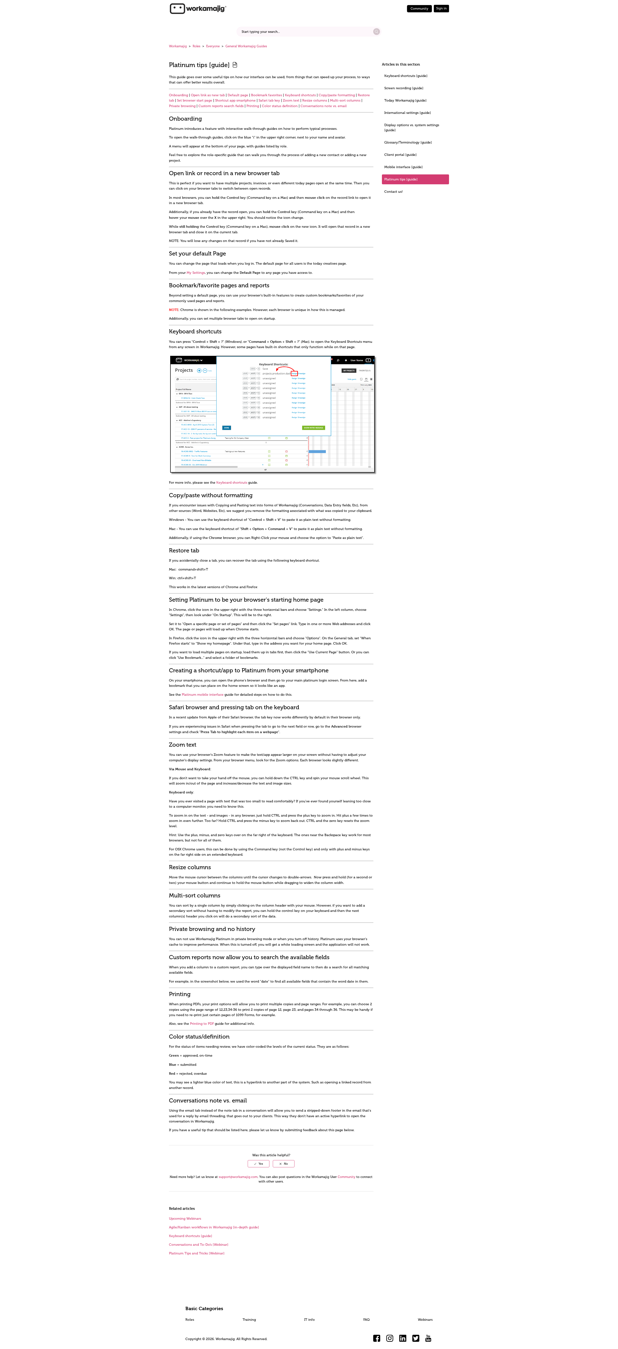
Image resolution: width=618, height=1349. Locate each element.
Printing (252, 106)
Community (419, 8)
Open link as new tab (208, 95)
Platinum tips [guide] (401, 179)
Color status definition (280, 106)
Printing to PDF (202, 1024)
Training (249, 1320)
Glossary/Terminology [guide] (408, 142)
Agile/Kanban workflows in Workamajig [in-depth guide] (214, 1227)
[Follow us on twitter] (416, 1338)
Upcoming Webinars (185, 1219)
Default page (238, 95)
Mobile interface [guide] (403, 167)
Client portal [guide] (400, 155)
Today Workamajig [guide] (405, 100)
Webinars (425, 1320)
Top (315, 1338)
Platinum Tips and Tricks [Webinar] (197, 1253)
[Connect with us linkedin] (403, 1338)
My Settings (196, 273)
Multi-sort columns (345, 100)
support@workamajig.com (238, 1177)
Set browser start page (194, 100)
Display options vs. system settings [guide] (411, 127)
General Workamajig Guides (246, 46)
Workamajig (178, 46)
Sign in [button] (441, 8)
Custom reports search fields (221, 106)
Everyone (213, 46)
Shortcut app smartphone (235, 100)
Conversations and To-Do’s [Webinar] (198, 1245)
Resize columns (314, 100)
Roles (196, 46)
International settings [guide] (407, 113)
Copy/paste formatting (337, 95)
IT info (309, 1320)
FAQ (366, 1320)
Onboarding (178, 95)
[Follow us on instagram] (389, 1338)
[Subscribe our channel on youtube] (429, 1338)
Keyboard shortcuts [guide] (406, 76)
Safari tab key (269, 100)
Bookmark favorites (266, 95)
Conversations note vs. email (324, 106)
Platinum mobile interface (203, 695)
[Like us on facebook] (376, 1338)
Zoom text (291, 100)
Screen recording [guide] (403, 88)
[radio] (258, 1163)
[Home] (198, 8)
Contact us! (393, 192)
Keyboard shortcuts (300, 95)
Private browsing (182, 106)
